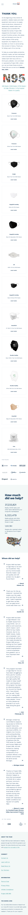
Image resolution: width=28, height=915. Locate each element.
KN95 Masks (13, 86)
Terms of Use (5, 881)
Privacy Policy (5, 885)
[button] (2, 4)
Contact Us (4, 858)
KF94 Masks (21, 86)
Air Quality (16, 90)
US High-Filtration (9, 88)
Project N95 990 (6, 893)
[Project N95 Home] (16, 3)
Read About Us (5, 866)
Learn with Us (5, 862)
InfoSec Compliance (7, 889)
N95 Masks (5, 86)
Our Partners (5, 870)
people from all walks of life (11, 847)
